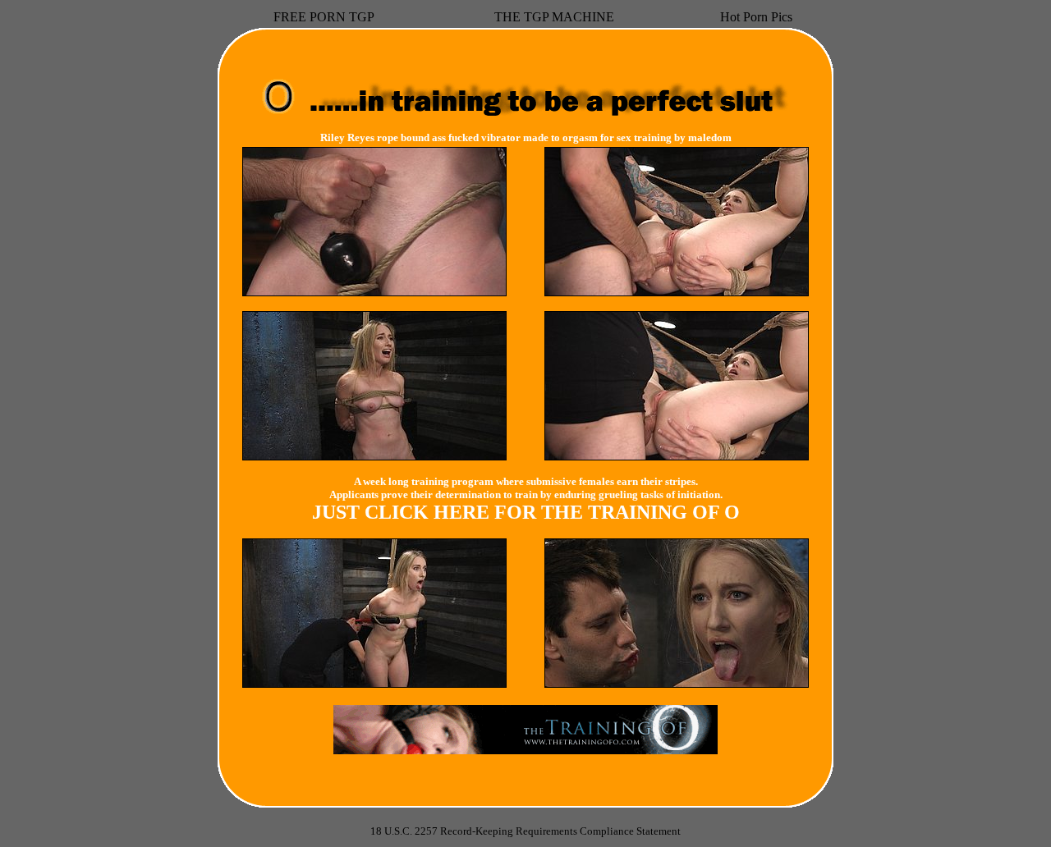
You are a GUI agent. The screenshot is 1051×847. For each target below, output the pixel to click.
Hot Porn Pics (756, 17)
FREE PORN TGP (323, 17)
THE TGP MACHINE (554, 17)
